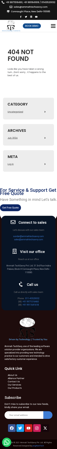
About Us (12, 375)
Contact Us (14, 381)
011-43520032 (32, 298)
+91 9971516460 (30, 301)
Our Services (14, 384)
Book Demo (31, 25)
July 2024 (13, 137)
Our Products (15, 388)
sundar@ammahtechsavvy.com (28, 236)
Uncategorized (15, 111)
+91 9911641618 (30, 305)
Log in (11, 164)
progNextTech (38, 446)
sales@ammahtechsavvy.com (30, 6)
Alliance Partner (16, 378)
